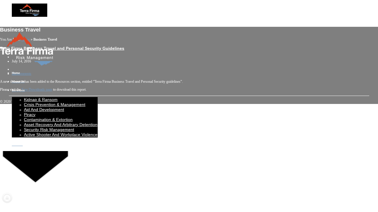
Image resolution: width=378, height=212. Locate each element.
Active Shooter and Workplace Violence (60, 134)
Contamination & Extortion (48, 119)
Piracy (29, 114)
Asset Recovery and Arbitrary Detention (60, 124)
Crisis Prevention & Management (54, 104)
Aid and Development (44, 109)
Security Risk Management (49, 129)
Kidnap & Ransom (41, 99)
